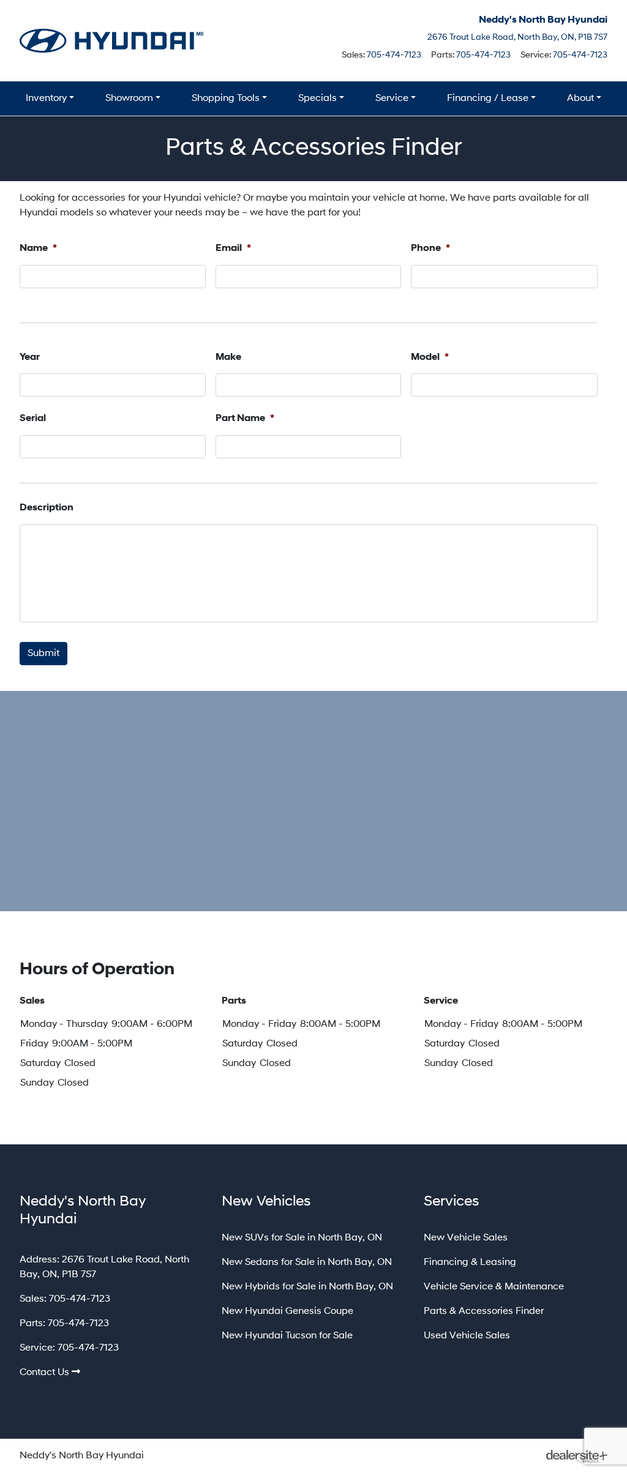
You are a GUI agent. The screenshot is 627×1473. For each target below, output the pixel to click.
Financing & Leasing (470, 1262)
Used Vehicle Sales (467, 1336)
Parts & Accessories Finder (484, 1311)
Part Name (245, 418)
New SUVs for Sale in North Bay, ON (302, 1238)
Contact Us (44, 1373)
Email (233, 248)
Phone (430, 248)
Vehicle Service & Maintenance (494, 1287)
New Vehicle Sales (466, 1238)
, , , (517, 37)
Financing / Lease (487, 98)
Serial (33, 418)
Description (46, 508)
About (580, 98)
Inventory (46, 98)
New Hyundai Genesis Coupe (287, 1311)
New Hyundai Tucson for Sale (287, 1336)
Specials (317, 98)
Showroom (129, 98)
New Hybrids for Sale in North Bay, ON (307, 1287)
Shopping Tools (226, 98)
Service (391, 98)
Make (228, 357)
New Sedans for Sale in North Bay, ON (307, 1262)
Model (430, 357)
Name (38, 248)
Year (30, 357)
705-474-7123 (394, 55)
